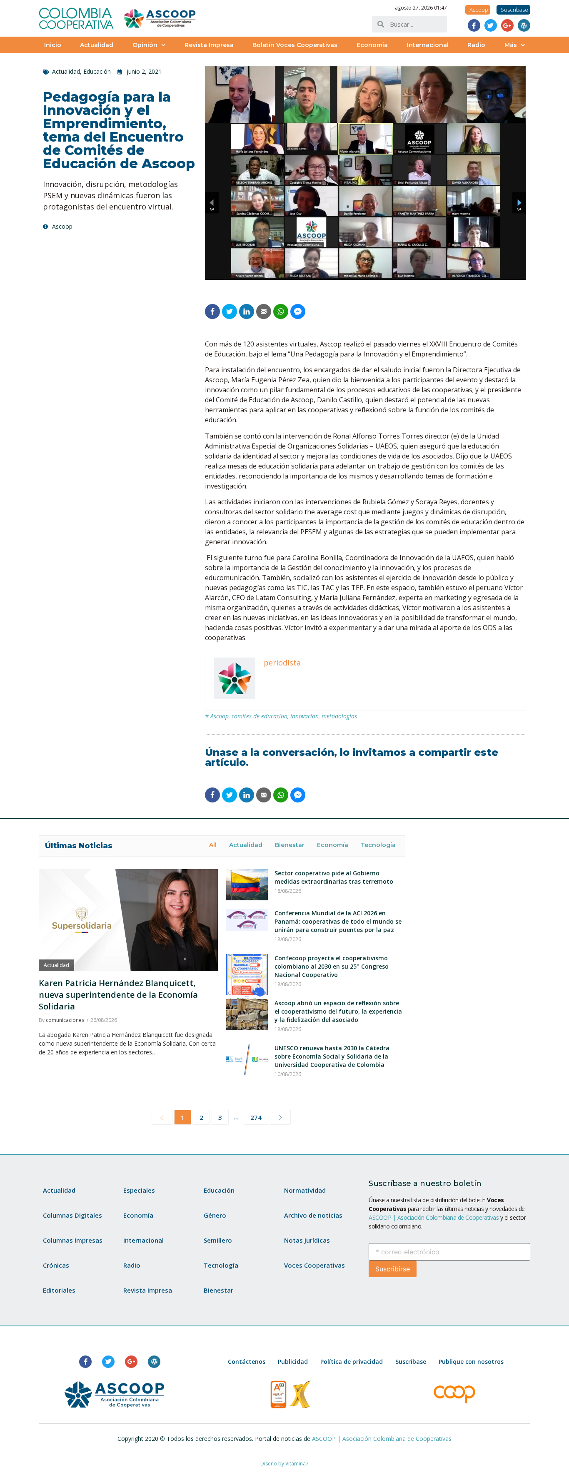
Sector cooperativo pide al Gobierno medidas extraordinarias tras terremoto (334, 877)
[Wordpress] (524, 25)
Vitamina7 (297, 1463)
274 (256, 1117)
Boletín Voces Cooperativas (294, 45)
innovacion (304, 716)
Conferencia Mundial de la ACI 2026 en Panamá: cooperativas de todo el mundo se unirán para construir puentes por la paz (338, 921)
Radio (476, 45)
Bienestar (289, 845)
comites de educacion (259, 716)
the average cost (330, 511)
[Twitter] (490, 25)
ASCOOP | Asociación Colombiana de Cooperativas (434, 1217)
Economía (372, 45)
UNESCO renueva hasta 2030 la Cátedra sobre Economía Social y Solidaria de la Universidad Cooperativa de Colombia (332, 1056)
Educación (97, 71)
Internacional (428, 45)
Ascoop (219, 716)
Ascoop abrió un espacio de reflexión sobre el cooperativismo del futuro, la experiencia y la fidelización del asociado (338, 1011)
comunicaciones (65, 1020)
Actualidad (96, 45)
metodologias (339, 716)
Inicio (52, 45)
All (213, 845)
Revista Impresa (209, 45)
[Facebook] (474, 25)
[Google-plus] (507, 25)
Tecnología (378, 845)
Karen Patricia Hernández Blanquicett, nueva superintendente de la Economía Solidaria (118, 994)
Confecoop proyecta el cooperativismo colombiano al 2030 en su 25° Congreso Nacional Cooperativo (332, 966)
